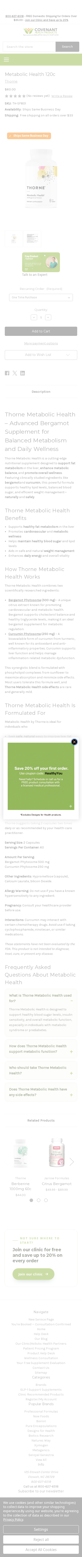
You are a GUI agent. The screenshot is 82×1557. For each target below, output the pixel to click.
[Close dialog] (74, 742)
